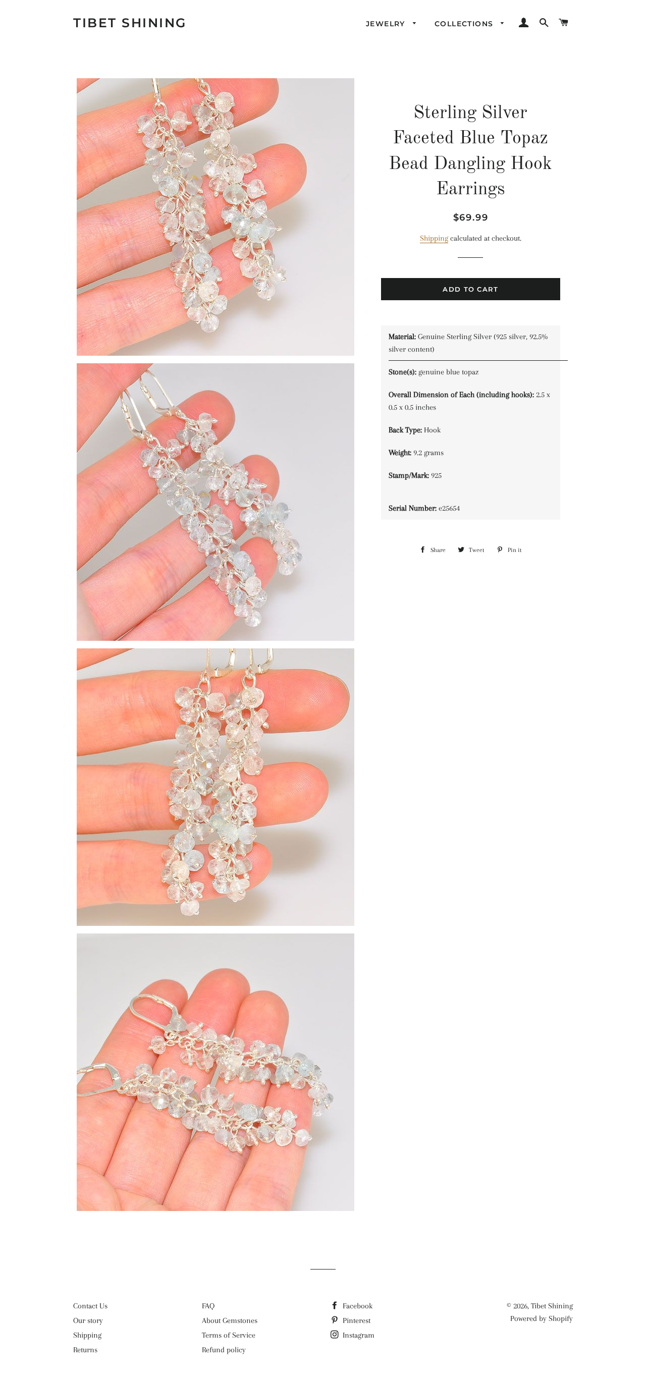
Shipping (434, 238)
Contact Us (90, 1305)
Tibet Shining (130, 22)
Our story (88, 1320)
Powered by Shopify (541, 1318)
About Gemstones (229, 1320)
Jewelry (387, 23)
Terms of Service (228, 1335)
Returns (85, 1349)
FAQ (208, 1305)
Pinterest (355, 1320)
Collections (465, 23)
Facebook (356, 1305)
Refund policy (224, 1349)
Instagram (357, 1335)
